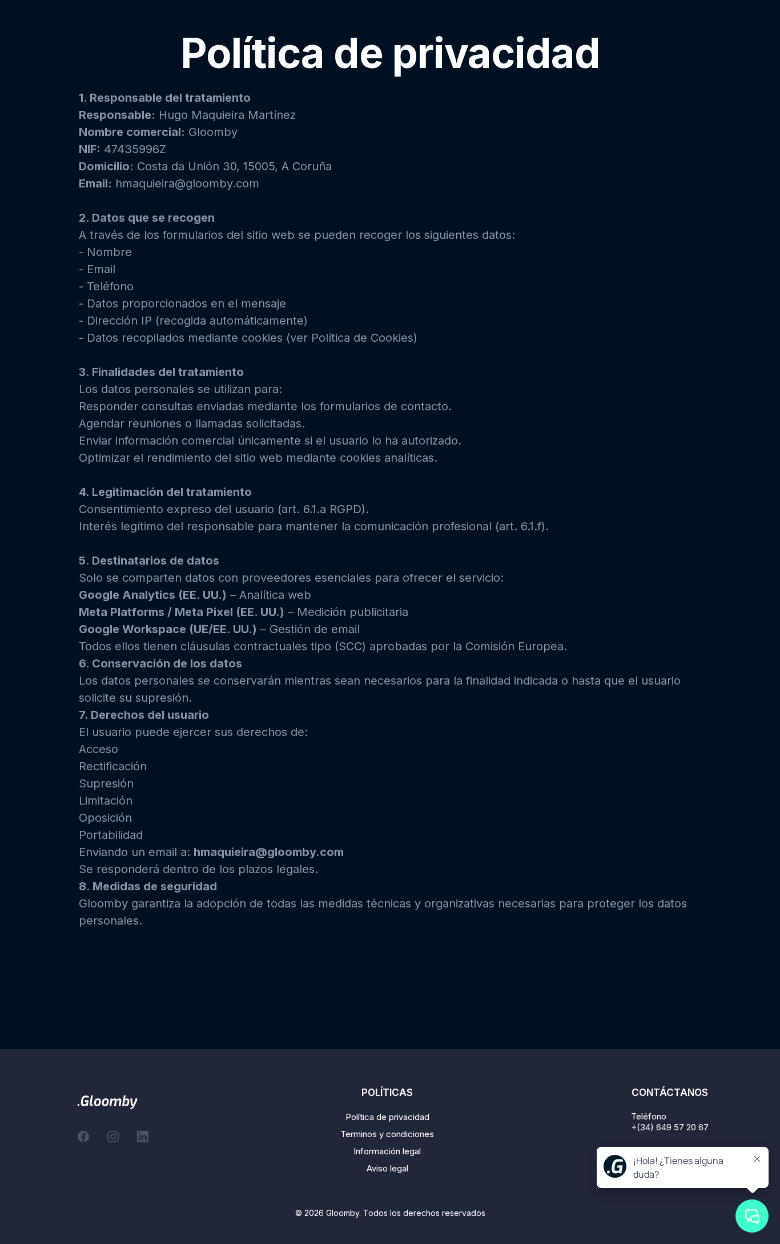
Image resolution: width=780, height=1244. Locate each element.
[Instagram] (113, 1136)
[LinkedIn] (143, 1136)
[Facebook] (83, 1136)
